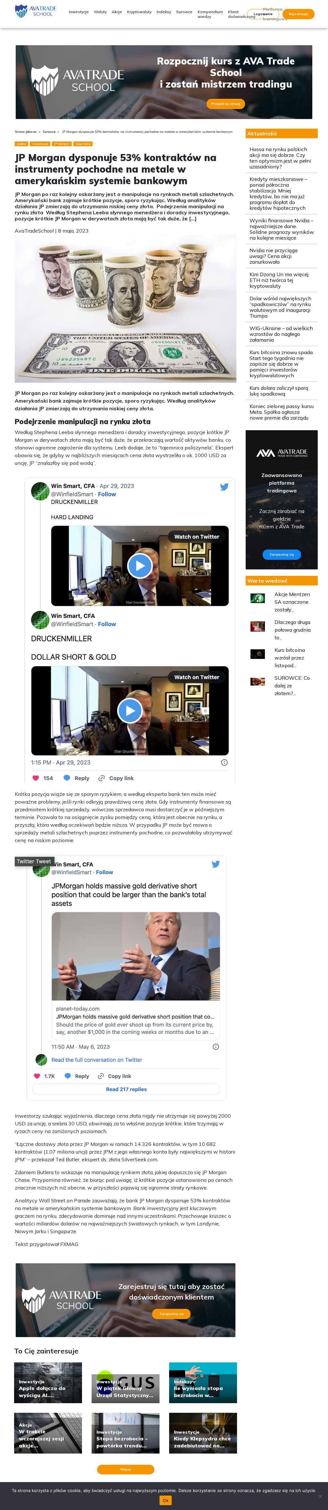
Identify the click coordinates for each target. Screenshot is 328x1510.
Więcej (125, 1469)
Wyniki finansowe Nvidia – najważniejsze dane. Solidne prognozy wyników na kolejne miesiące (282, 229)
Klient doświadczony (241, 14)
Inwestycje (79, 11)
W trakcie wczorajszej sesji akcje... (41, 1438)
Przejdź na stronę (225, 104)
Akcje (117, 11)
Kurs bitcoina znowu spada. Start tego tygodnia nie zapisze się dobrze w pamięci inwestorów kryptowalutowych (282, 364)
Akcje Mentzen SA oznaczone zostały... (292, 602)
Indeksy (164, 11)
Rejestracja (298, 14)
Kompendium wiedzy (210, 14)
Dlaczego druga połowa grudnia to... (293, 630)
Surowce (184, 11)
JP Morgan (62, 144)
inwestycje (40, 144)
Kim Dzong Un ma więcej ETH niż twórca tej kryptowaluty (279, 280)
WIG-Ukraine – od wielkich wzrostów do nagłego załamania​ (281, 334)
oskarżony (83, 144)
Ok (165, 1500)
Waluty (100, 11)
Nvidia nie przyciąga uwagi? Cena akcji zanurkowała (274, 256)
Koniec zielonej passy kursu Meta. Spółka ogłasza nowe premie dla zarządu (282, 412)
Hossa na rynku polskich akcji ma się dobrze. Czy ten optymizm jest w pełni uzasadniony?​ (280, 158)
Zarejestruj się (172, 1314)
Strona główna (26, 132)
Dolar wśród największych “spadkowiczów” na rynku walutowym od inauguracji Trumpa (280, 307)
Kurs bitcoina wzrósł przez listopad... (290, 658)
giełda (21, 144)
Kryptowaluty (139, 11)
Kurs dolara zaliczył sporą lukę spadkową (279, 391)
